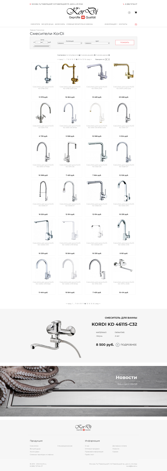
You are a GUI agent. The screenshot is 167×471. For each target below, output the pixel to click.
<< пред (60, 59)
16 (85, 59)
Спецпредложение (64, 446)
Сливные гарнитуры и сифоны (79, 24)
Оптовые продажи (92, 449)
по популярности (72, 55)
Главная (32, 30)
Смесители (35, 24)
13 (78, 59)
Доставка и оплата (119, 446)
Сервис (115, 452)
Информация (110, 24)
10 (72, 59)
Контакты (123, 24)
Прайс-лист (89, 454)
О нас (87, 446)
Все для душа (47, 24)
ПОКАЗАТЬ (124, 42)
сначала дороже (102, 55)
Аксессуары (60, 24)
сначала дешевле (87, 55)
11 (74, 59)
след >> (89, 59)
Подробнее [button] (129, 344)
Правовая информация (94, 452)
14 (81, 59)
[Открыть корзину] (136, 13)
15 (83, 59)
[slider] (34, 46)
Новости (115, 449)
